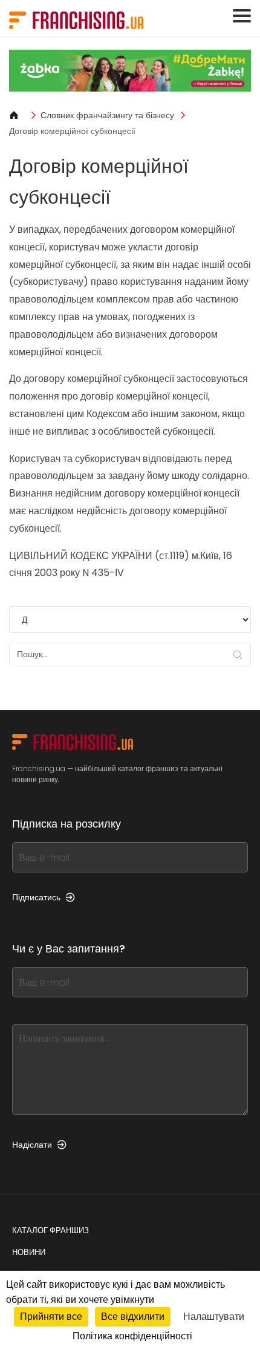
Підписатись (36, 897)
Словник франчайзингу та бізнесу (107, 115)
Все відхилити (132, 1317)
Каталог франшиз (50, 1230)
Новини (28, 1252)
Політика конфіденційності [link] (132, 1336)
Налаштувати (213, 1317)
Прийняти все (51, 1317)
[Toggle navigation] (242, 15)
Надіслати (32, 1145)
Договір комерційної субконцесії (72, 131)
